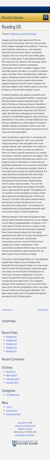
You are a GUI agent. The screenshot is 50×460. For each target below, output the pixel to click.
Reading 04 (11, 351)
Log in (9, 406)
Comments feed (13, 414)
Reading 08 (42, 309)
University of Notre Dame (25, 425)
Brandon (33, 33)
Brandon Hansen (12, 17)
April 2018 (10, 371)
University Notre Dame (25, 9)
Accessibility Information (25, 435)
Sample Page (9, 321)
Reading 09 (11, 336)
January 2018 (12, 382)
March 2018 (11, 375)
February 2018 (12, 378)
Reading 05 (7, 309)
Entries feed (11, 410)
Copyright (22, 422)
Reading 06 (11, 343)
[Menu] (45, 17)
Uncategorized (12, 394)
